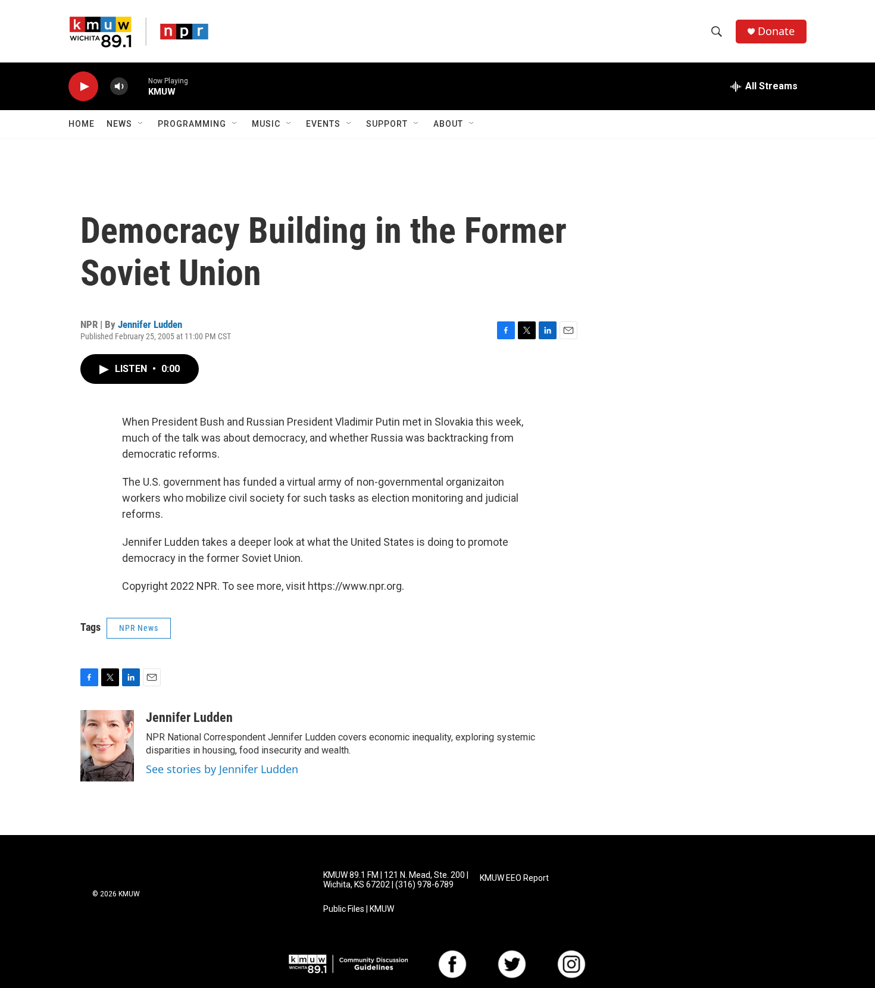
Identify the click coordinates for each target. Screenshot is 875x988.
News (119, 124)
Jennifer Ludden (150, 324)
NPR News (138, 628)
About (448, 124)
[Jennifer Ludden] (107, 745)
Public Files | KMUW (358, 909)
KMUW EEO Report (514, 878)
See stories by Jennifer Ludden (222, 769)
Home (81, 124)
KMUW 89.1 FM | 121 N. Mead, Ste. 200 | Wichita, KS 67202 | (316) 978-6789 (395, 880)
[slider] (138, 86)
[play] (83, 86)
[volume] (119, 86)
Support (387, 124)
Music (266, 124)
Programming (192, 124)
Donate (776, 31)
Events (323, 124)
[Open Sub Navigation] (141, 124)
